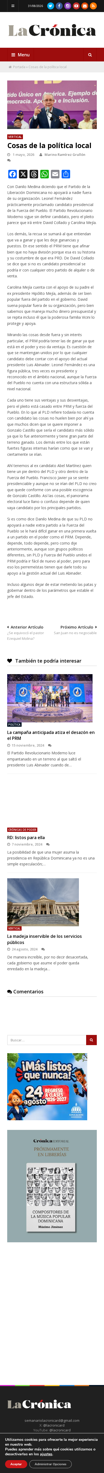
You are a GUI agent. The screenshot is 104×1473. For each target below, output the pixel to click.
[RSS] (93, 5)
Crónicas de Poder (22, 830)
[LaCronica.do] (52, 37)
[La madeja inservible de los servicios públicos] (52, 902)
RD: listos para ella (26, 837)
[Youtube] (76, 5)
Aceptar (16, 1464)
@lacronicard (53, 1425)
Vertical (15, 137)
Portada (19, 67)
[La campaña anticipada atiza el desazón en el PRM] (52, 698)
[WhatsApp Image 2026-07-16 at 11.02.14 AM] (52, 1241)
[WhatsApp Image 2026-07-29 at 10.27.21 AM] (47, 1118)
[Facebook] (59, 5)
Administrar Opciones (50, 1464)
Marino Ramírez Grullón (65, 154)
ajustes (46, 1454)
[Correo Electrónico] (84, 5)
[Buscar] (90, 54)
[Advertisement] (52, 1304)
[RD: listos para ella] (52, 803)
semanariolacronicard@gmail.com (52, 1420)
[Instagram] (67, 5)
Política (14, 724)
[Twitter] (50, 5)
